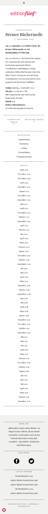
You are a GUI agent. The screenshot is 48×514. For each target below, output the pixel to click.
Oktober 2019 (24, 260)
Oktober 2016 (24, 367)
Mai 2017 (24, 345)
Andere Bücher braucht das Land (24, 480)
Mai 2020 (24, 234)
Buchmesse (24, 144)
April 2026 (24, 170)
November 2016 (24, 362)
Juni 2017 (24, 341)
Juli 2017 (24, 337)
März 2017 (24, 354)
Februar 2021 (24, 230)
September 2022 (24, 200)
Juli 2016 (24, 375)
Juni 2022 (24, 204)
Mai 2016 (24, 384)
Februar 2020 (24, 247)
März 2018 (24, 311)
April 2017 (24, 350)
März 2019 (24, 281)
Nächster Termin (34, 119)
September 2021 (24, 221)
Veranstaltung (24, 30)
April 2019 (24, 277)
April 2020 (24, 238)
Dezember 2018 (24, 285)
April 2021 (24, 225)
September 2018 (24, 294)
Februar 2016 (24, 397)
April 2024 (24, 182)
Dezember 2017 (24, 320)
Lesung (24, 148)
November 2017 (24, 324)
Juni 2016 (24, 380)
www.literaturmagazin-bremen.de (19, 108)
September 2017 (24, 333)
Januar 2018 (24, 315)
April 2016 (24, 388)
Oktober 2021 (24, 217)
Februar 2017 (24, 358)
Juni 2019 (24, 272)
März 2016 (24, 392)
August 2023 (24, 191)
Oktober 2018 (24, 290)
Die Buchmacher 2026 (24, 476)
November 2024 (24, 178)
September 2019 (24, 264)
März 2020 (24, 242)
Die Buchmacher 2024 (24, 489)
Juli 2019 (24, 268)
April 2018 (24, 307)
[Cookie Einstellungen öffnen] (4, 511)
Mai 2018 (24, 302)
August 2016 (24, 371)
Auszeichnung (24, 139)
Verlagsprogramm (24, 156)
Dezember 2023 (24, 187)
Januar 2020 (24, 251)
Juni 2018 (24, 298)
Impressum (33, 504)
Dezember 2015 (24, 401)
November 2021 (24, 213)
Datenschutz (24, 506)
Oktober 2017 (24, 328)
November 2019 (24, 255)
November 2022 (24, 195)
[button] (24, 3)
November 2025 (24, 174)
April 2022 (24, 208)
